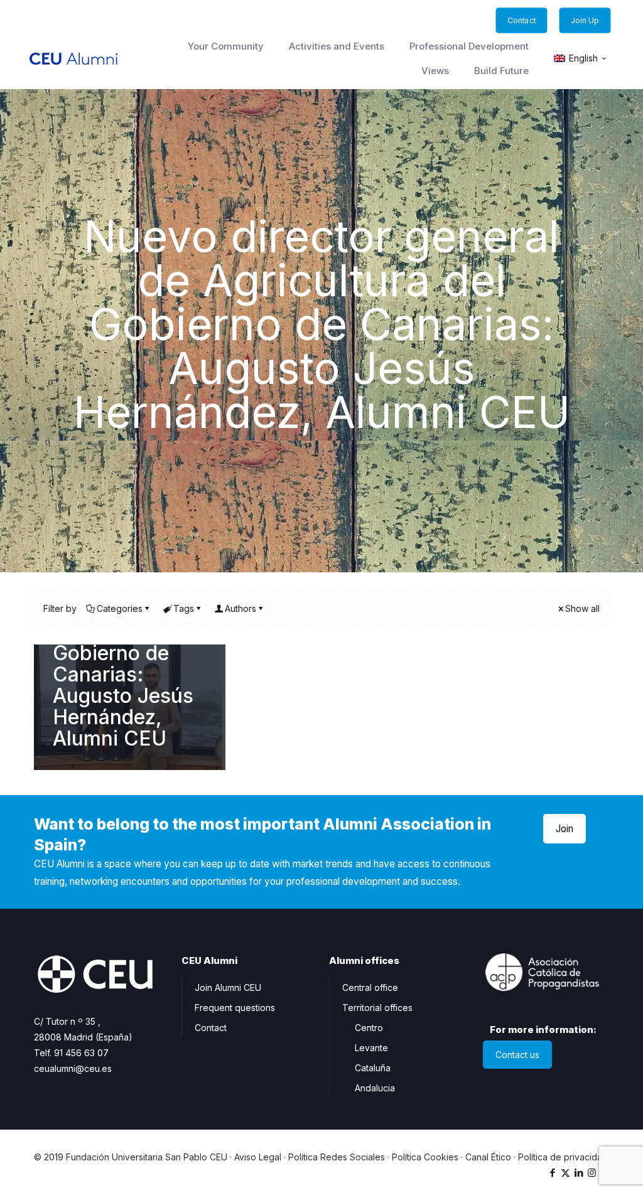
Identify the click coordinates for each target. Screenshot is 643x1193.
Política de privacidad (563, 1157)
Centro (369, 1027)
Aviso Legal (257, 1157)
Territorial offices (377, 1007)
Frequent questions (235, 1007)
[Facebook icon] (552, 1173)
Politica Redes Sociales (336, 1157)
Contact (211, 1027)
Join (564, 829)
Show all (582, 608)
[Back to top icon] (583, 1167)
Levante (371, 1047)
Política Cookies (425, 1157)
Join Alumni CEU (228, 987)
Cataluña (373, 1067)
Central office (370, 987)
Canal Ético (488, 1157)
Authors (240, 608)
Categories (120, 608)
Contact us (517, 1054)
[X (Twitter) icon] (565, 1173)
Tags (183, 608)
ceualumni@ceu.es (73, 1068)
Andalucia (375, 1088)
